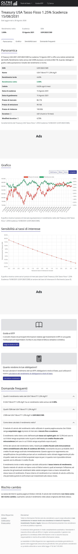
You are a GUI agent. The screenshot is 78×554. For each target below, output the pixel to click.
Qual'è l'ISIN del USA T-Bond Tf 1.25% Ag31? (19, 409)
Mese (60, 172)
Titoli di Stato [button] (25, 3)
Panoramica (7, 41)
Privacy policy (5, 523)
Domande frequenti (47, 41)
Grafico (18, 41)
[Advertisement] (39, 144)
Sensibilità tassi (31, 41)
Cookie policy (5, 520)
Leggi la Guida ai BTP (11, 344)
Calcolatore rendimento (12, 378)
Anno (66, 172)
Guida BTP (39, 3)
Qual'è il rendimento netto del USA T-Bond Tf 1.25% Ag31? (25, 396)
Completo (72, 172)
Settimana (53, 172)
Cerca (51, 3)
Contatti (4, 518)
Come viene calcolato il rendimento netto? (19, 422)
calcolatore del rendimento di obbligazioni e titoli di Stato (31, 373)
